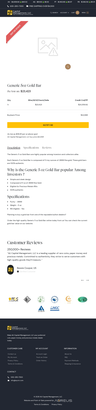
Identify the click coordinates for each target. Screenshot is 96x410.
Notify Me (48, 125)
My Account (12, 357)
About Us (68, 354)
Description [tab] (13, 147)
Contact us (12, 354)
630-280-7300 (17, 6)
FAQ (66, 357)
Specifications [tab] (31, 147)
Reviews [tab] (46, 147)
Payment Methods (72, 360)
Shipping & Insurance (73, 364)
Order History (41, 360)
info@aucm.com (17, 380)
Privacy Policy (13, 360)
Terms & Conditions (15, 364)
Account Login (41, 354)
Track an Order (42, 357)
